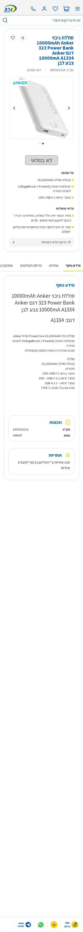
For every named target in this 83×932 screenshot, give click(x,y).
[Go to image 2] (40, 143)
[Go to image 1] (43, 143)
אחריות (53, 265)
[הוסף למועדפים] (13, 38)
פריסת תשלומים (31, 265)
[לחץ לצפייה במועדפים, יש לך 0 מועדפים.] (55, 8)
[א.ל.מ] (9, 9)
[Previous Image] (18, 108)
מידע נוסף (73, 265)
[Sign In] (44, 8)
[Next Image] (65, 108)
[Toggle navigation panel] (77, 8)
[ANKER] (20, 83)
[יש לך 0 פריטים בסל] (66, 8)
